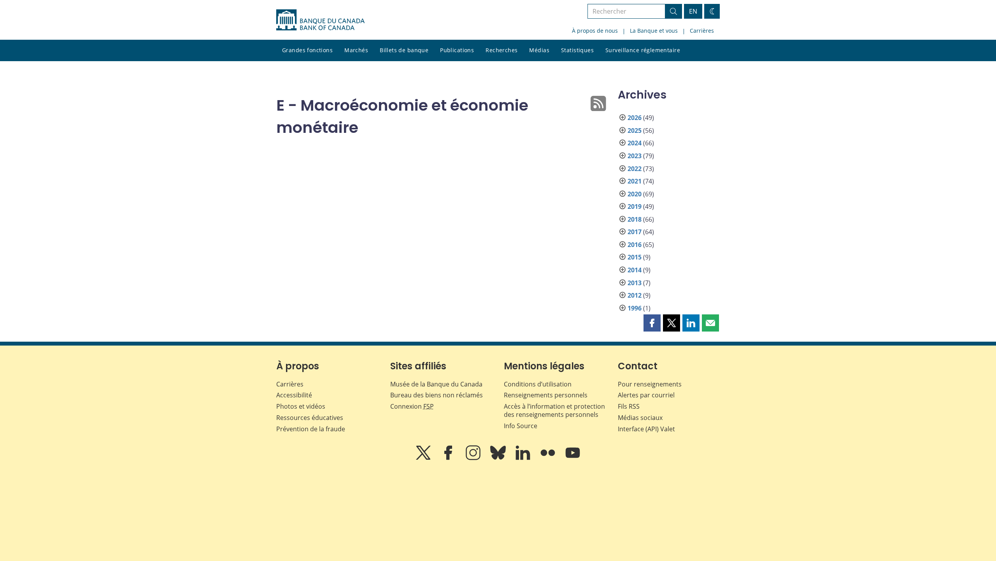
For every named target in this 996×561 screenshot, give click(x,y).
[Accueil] (320, 19)
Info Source (520, 426)
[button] (652, 323)
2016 (635, 244)
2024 (635, 143)
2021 (635, 181)
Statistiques (577, 50)
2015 (635, 257)
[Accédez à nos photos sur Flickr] (548, 458)
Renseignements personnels (545, 395)
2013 (635, 283)
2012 (635, 295)
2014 (635, 270)
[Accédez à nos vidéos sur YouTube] (572, 458)
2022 (635, 168)
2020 (635, 194)
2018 (635, 219)
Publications (457, 50)
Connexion (412, 406)
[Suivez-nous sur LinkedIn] (523, 458)
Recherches (501, 50)
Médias (539, 50)
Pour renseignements (650, 384)
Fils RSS (629, 406)
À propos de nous (595, 30)
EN (693, 11)
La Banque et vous (654, 30)
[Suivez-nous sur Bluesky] (498, 458)
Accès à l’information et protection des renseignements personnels (554, 410)
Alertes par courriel (646, 395)
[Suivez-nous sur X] (424, 458)
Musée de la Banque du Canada (436, 384)
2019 (635, 206)
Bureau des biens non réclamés (436, 395)
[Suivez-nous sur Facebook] (449, 458)
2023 (635, 156)
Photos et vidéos (300, 406)
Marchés (356, 50)
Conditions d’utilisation (538, 384)
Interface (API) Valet (646, 429)
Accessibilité (294, 395)
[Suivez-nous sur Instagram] (473, 458)
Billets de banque (404, 50)
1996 (635, 308)
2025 (635, 130)
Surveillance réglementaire (642, 50)
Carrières (702, 30)
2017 (635, 232)
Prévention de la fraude (310, 429)
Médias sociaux (640, 417)
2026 (635, 117)
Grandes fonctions (307, 50)
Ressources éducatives (309, 417)
